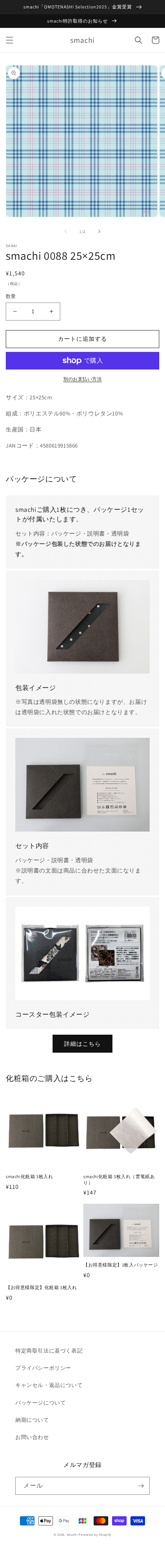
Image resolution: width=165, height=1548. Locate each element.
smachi (72, 1534)
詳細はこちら (82, 1043)
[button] (9, 40)
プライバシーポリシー (43, 1367)
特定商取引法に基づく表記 (48, 1350)
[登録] (140, 1486)
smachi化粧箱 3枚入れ (29, 1176)
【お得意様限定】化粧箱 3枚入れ (41, 1287)
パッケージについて (40, 1402)
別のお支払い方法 (82, 379)
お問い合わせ (32, 1437)
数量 (11, 296)
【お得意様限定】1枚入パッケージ (120, 1265)
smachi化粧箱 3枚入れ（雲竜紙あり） (119, 1179)
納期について (32, 1419)
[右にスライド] (99, 231)
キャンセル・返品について (48, 1385)
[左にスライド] (65, 231)
